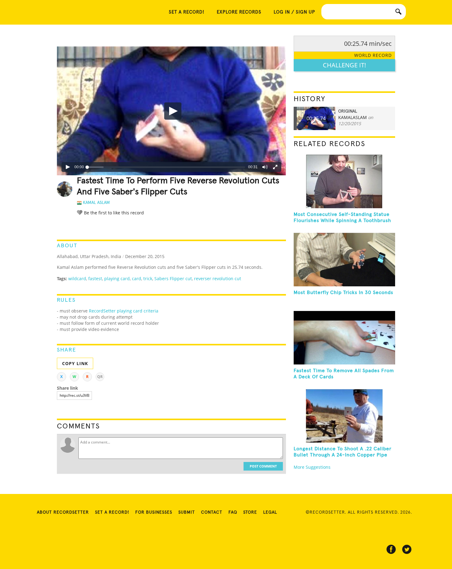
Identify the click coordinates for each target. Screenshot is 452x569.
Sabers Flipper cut (173, 278)
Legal (270, 512)
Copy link (75, 363)
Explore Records (239, 12)
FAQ (232, 512)
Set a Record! (112, 512)
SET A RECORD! (186, 12)
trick (147, 278)
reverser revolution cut (217, 278)
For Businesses (153, 512)
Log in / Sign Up (294, 12)
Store (250, 512)
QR (100, 376)
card (136, 278)
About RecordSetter (63, 512)
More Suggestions (312, 467)
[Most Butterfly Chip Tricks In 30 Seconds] (344, 259)
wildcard (77, 278)
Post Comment (263, 466)
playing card (117, 278)
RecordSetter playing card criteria (123, 311)
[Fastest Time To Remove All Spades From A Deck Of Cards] (344, 338)
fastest (95, 278)
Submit (186, 512)
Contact (211, 512)
